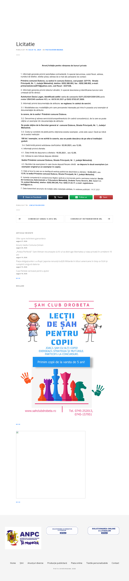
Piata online (76, 563)
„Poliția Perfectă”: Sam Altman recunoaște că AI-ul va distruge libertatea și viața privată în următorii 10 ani (64, 253)
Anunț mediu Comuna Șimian (29, 245)
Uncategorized (36, 205)
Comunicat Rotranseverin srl (86, 219)
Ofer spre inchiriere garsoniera (30, 238)
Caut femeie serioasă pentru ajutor (32, 271)
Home (13, 563)
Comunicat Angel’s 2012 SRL (42, 219)
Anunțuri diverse (35, 563)
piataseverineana (54, 50)
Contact (115, 563)
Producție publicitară (57, 563)
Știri (22, 563)
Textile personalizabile (97, 563)
